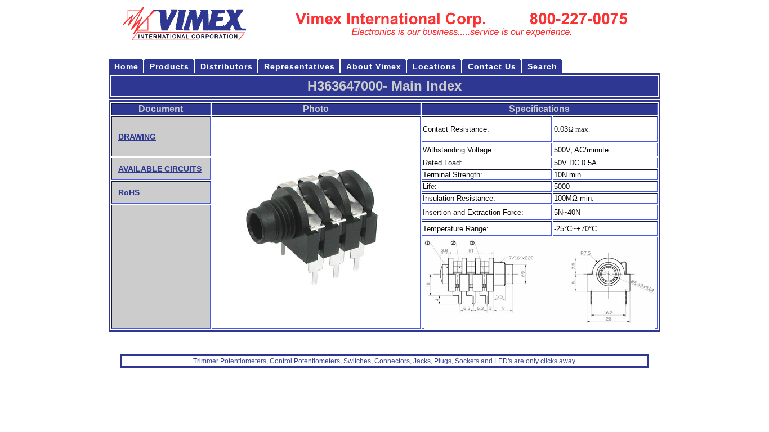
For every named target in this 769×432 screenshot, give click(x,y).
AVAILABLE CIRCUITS (160, 168)
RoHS (129, 192)
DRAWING (137, 136)
